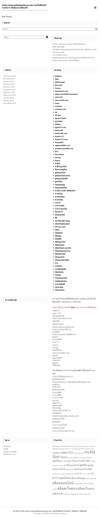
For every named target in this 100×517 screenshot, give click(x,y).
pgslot (55, 337)
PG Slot (58, 115)
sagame (56, 384)
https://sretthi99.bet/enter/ (66, 94)
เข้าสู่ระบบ (7, 446)
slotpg (55, 347)
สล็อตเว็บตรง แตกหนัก (63, 248)
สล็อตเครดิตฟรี (78, 484)
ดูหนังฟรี (56, 422)
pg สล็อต (64, 461)
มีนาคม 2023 (8, 100)
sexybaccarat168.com (64, 148)
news (57, 103)
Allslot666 (64, 446)
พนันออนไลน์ (60, 215)
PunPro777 (59, 136)
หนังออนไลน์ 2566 (62, 260)
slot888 (55, 332)
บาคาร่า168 (57, 397)
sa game (55, 465)
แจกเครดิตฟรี (60, 284)
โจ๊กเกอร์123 (59, 290)
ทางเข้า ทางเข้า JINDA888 (65, 191)
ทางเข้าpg (59, 194)
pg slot (55, 400)
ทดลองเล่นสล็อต (61, 188)
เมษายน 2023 (8, 98)
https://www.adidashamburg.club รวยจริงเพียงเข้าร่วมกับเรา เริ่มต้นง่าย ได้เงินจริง (56, 511)
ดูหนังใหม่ (58, 182)
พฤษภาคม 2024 (9, 76)
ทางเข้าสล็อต (60, 197)
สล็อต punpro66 (91, 478)
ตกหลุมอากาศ (56, 474)
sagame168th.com (62, 145)
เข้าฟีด (5, 449)
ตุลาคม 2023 (8, 81)
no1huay (58, 106)
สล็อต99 (56, 321)
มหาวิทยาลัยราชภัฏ (62, 221)
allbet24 (56, 360)
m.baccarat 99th (78, 453)
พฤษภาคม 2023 (9, 95)
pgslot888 (57, 358)
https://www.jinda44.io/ (63, 327)
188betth (56, 365)
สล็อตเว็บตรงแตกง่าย (62, 251)
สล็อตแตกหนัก (60, 254)
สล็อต (57, 230)
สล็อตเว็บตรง (59, 245)
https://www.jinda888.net (64, 334)
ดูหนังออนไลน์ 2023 (62, 176)
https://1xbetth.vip (60, 353)
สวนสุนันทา (66, 494)
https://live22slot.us (61, 410)
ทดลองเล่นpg (60, 185)
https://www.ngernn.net (63, 431)
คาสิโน (57, 163)
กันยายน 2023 (8, 84)
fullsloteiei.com (61, 91)
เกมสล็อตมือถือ (60, 269)
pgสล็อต (56, 460)
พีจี (56, 218)
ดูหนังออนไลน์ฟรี (61, 179)
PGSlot (58, 124)
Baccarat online (84, 446)
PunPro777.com (61, 139)
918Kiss (58, 76)
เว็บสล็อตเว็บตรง (61, 281)
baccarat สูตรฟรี (78, 449)
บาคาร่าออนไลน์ (61, 209)
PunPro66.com (61, 133)
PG (56, 112)
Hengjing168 (58, 316)
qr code (92, 461)
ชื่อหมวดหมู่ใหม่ (61, 169)
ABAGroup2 (60, 82)
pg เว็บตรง (59, 121)
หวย (56, 263)
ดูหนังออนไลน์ (60, 173)
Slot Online (59, 154)
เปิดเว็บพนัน (59, 272)
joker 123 (56, 313)
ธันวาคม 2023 (8, 79)
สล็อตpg (58, 236)
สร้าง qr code (60, 227)
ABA (57, 79)
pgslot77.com (60, 127)
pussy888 (56, 339)
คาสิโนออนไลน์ (60, 166)
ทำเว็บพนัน (59, 200)
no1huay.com (60, 109)
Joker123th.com (61, 100)
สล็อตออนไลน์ (60, 242)
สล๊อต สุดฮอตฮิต (58, 47)
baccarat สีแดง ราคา (65, 449)
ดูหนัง (83, 465)
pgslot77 (56, 403)
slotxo (55, 345)
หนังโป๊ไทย (57, 350)
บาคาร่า (58, 203)
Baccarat (58, 85)
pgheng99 (57, 405)
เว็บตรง (81, 494)
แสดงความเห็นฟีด (10, 452)
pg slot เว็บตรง (60, 118)
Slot (56, 151)
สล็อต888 (59, 233)
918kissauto (56, 446)
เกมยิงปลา (59, 266)
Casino (58, 88)
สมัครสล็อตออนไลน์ (62, 224)
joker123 (56, 387)
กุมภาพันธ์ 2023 (9, 103)
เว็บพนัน (58, 275)
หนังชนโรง (56, 413)
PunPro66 (59, 130)
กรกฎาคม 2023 (9, 90)
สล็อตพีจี (58, 239)
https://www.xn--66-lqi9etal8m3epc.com (71, 382)
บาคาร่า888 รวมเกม (60, 55)
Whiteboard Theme (59, 513)
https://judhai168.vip (61, 329)
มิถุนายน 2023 (9, 92)
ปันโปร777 (59, 212)
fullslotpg (56, 408)
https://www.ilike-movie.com (65, 416)
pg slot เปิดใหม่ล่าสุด (74, 458)
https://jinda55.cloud (62, 318)
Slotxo (57, 160)
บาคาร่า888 (59, 206)
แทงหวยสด (59, 287)
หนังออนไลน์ (59, 257)
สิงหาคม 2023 (8, 87)
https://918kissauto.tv (62, 376)
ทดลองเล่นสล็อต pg (67, 474)
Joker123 (59, 97)
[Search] (96, 29)
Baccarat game (73, 446)
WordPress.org (9, 454)
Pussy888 (59, 142)
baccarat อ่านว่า (89, 449)
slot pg (58, 157)
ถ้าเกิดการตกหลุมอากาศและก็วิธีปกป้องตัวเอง (68, 44)
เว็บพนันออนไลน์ (61, 278)
